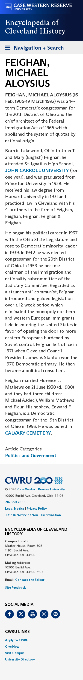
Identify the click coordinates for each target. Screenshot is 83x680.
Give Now (12, 646)
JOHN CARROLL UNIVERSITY (37, 170)
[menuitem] (41, 640)
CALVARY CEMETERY (28, 433)
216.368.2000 (15, 502)
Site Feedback (15, 587)
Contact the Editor (29, 580)
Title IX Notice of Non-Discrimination (33, 515)
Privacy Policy (37, 508)
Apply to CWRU (16, 640)
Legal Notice (14, 508)
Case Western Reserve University (41, 489)
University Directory (20, 659)
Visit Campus (14, 653)
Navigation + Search (33, 49)
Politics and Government (30, 455)
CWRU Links (17, 631)
